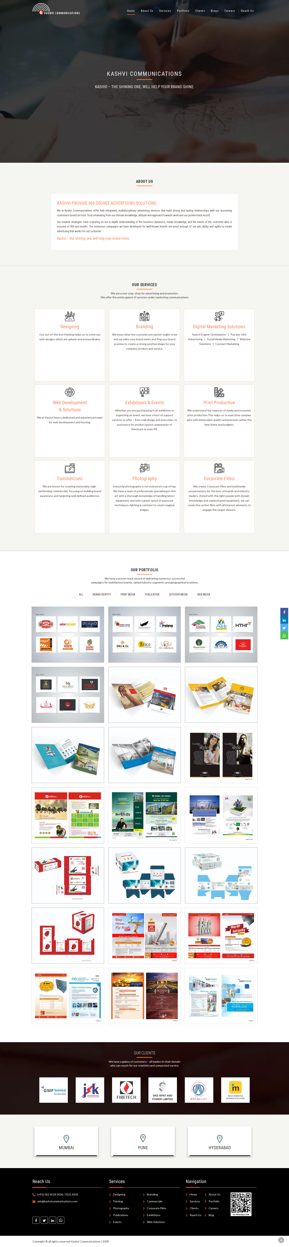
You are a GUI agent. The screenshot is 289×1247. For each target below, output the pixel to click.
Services (165, 10)
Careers (230, 10)
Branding (152, 1194)
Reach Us (247, 10)
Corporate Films (156, 1208)
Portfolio (183, 10)
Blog (211, 1215)
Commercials (155, 1201)
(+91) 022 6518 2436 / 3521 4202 (57, 1194)
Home (131, 10)
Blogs (215, 10)
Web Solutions (156, 1222)
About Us (147, 10)
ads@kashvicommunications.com (57, 1201)
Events (117, 1222)
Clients (200, 10)
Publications (120, 1215)
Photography (121, 1208)
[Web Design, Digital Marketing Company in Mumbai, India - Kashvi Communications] (36, 1220)
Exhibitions (153, 1215)
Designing (119, 1194)
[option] (53, 1090)
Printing (118, 1201)
